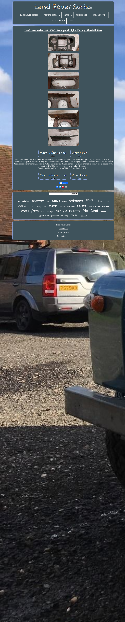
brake (42, 212)
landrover (74, 210)
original (25, 201)
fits (85, 210)
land (94, 210)
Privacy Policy (63, 232)
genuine (44, 215)
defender (76, 200)
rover (90, 200)
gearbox (55, 215)
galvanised (31, 206)
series (82, 205)
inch (47, 201)
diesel (74, 215)
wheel (25, 211)
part (45, 206)
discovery (38, 200)
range (56, 200)
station (103, 211)
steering (38, 206)
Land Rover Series (63, 225)
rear (58, 210)
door (100, 201)
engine (62, 206)
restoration (94, 206)
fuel (65, 211)
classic (107, 201)
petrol (22, 205)
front (35, 210)
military (64, 216)
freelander (71, 206)
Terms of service (63, 236)
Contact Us (63, 229)
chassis (53, 205)
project (105, 206)
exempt (50, 211)
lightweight (84, 216)
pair (18, 201)
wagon (64, 201)
